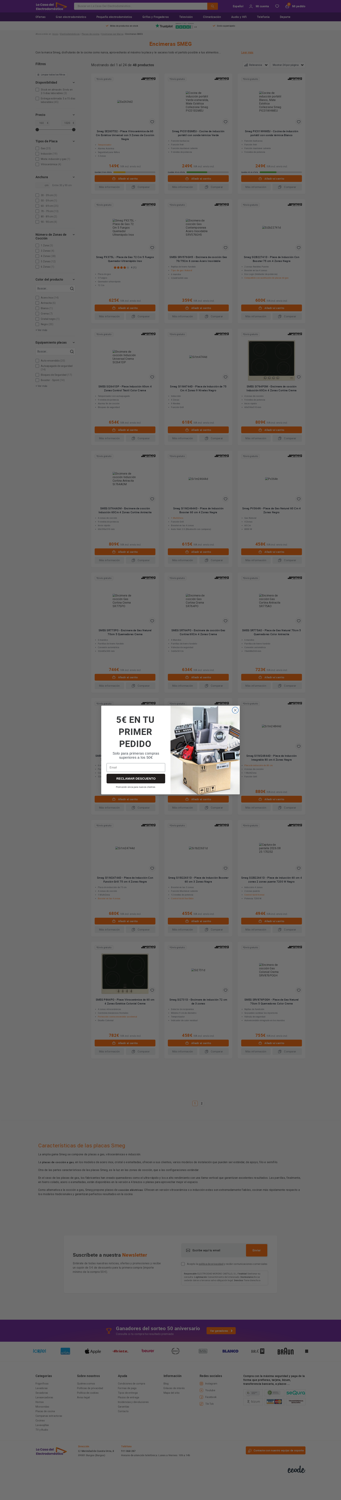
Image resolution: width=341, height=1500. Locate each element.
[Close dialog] (235, 710)
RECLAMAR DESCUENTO (136, 778)
